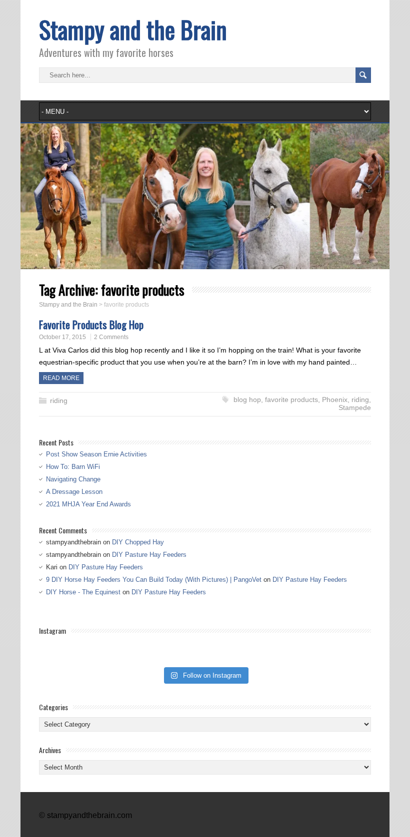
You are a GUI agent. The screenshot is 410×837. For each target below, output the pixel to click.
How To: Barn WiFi (73, 466)
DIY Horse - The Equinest (83, 592)
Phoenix (335, 400)
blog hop (247, 400)
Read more (61, 378)
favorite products (291, 400)
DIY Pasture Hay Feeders (149, 554)
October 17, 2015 (62, 337)
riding (59, 401)
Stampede (354, 408)
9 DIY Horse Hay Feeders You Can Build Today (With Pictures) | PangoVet (154, 579)
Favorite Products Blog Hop (91, 324)
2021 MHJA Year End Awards (88, 504)
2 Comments (111, 337)
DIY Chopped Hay (138, 542)
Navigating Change (73, 479)
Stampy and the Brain (133, 29)
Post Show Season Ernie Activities (96, 454)
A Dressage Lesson (74, 491)
